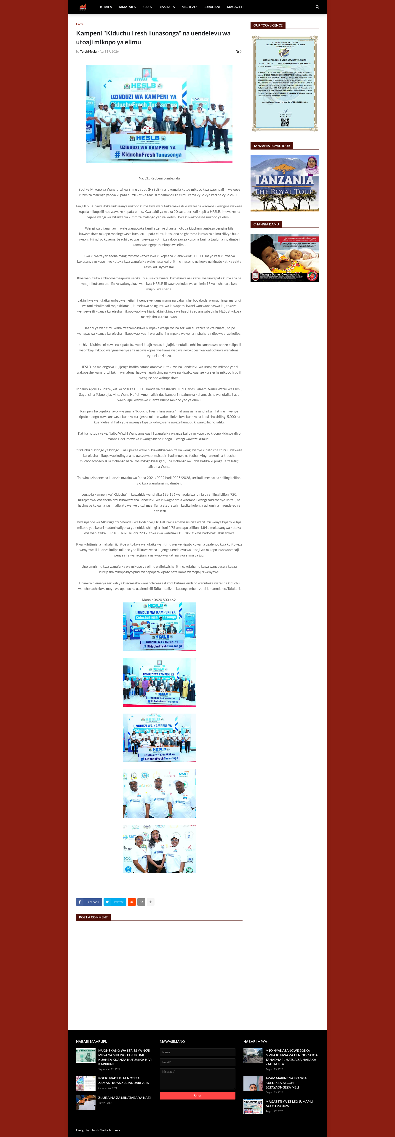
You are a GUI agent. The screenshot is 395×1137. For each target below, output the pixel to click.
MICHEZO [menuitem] (189, 7)
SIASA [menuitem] (147, 7)
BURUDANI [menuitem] (211, 7)
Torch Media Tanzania (106, 1130)
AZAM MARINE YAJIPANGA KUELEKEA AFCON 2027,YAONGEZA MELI (286, 1082)
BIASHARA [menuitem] (167, 7)
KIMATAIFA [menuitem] (127, 7)
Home (79, 24)
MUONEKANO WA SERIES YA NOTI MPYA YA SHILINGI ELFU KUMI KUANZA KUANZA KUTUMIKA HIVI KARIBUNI (125, 1057)
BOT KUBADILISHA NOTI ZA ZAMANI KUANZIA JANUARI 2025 (123, 1080)
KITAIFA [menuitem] (106, 7)
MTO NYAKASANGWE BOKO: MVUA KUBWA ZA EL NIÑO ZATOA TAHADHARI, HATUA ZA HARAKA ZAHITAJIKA (292, 1057)
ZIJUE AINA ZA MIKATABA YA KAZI (124, 1098)
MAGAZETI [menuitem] (235, 7)
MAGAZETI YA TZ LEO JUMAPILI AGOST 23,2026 (289, 1104)
